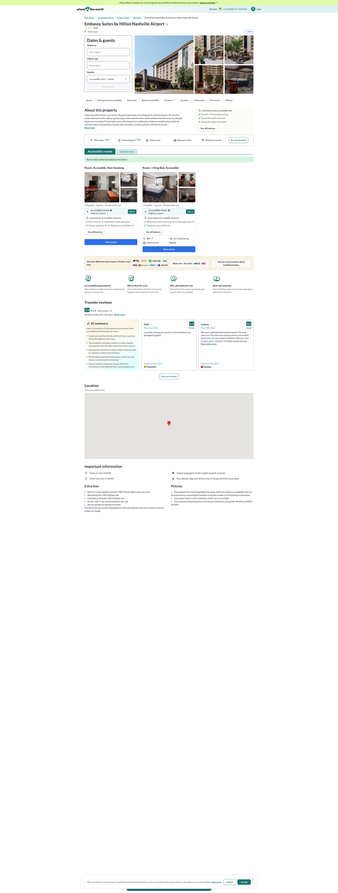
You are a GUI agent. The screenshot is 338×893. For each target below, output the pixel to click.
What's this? (119, 314)
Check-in (92, 45)
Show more (89, 127)
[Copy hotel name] (167, 24)
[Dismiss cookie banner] (253, 879)
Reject (230, 882)
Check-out (92, 58)
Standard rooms (127, 151)
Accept (244, 882)
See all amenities (238, 140)
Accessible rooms (100, 151)
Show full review (209, 344)
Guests (90, 72)
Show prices (108, 86)
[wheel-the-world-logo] (90, 9)
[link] (88, 100)
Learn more (216, 882)
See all (173, 242)
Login (258, 9)
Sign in (132, 211)
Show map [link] (92, 31)
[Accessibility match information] (111, 210)
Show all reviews (169, 376)
